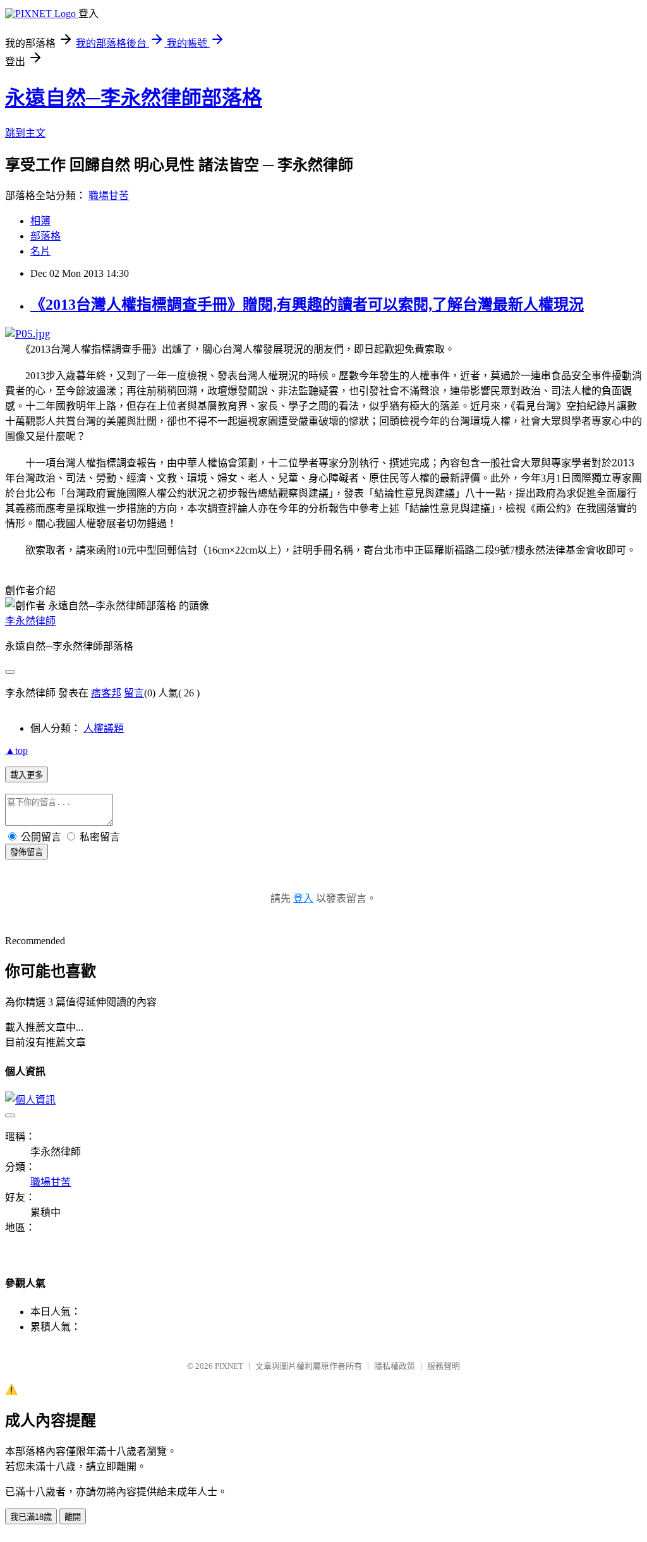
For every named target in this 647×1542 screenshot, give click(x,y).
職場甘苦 (108, 195)
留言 (134, 693)
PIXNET (229, 1366)
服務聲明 (443, 1366)
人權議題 (103, 728)
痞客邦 (106, 693)
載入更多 (26, 775)
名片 (40, 251)
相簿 (40, 221)
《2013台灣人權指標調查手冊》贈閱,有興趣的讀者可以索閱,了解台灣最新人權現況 (307, 304)
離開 (72, 1517)
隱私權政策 (394, 1366)
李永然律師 (30, 621)
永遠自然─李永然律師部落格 (133, 98)
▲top (16, 750)
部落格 (45, 236)
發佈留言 (26, 852)
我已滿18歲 (31, 1517)
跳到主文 (25, 133)
